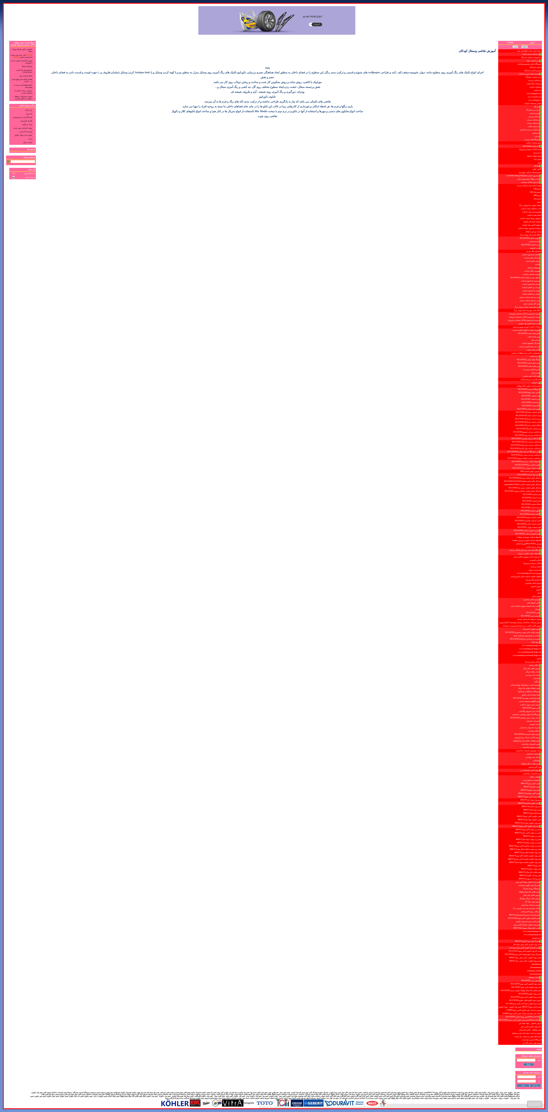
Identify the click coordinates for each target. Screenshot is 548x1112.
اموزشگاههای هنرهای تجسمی (529, 701)
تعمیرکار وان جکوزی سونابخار (529, 885)
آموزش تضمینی (534, 241)
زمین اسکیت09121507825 (532, 494)
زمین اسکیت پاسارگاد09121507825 (528, 429)
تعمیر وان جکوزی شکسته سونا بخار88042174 (525, 862)
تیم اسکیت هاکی (534, 126)
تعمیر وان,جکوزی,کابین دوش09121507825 (526, 987)
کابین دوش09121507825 (531, 708)
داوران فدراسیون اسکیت (531, 291)
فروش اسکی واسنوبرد (533, 583)
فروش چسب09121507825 (530, 616)
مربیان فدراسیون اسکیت (531, 284)
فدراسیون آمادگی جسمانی (530, 182)
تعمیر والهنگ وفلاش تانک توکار (529, 688)
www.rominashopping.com (532, 931)
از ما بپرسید (537, 153)
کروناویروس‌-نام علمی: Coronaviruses (24, 71)
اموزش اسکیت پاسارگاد (532, 71)
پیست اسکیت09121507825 (531, 498)
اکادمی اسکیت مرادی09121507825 (529, 517)
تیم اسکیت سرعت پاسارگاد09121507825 (526, 442)
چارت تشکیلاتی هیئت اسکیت (531, 209)
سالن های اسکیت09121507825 (529, 333)
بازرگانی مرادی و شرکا (533, 662)
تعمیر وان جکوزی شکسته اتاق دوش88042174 (525, 856)
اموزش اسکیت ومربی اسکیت (529, 74)
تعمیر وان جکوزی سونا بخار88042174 (528, 823)
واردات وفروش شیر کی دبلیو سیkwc (526, 908)
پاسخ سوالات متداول (534, 156)
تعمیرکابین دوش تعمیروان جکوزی (528, 921)
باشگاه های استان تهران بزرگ (530, 235)
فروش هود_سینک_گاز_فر (532, 1043)
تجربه (30, 139)
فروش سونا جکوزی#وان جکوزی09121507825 (525, 1000)
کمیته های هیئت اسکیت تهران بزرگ (527, 307)
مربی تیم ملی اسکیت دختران (529, 297)
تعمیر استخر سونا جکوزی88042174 (527, 941)
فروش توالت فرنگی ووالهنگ (529, 898)
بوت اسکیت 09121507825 (531, 396)
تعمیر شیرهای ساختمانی (531, 747)
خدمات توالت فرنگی (532, 672)
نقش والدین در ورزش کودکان (530, 379)
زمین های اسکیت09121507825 (529, 366)
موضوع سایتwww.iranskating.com (529, 573)
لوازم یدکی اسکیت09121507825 (528, 409)
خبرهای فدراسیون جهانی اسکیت (529, 228)
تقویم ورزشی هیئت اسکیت (531, 212)
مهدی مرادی (535, 373)
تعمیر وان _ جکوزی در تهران (507, 1098)
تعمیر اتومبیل (536, 938)
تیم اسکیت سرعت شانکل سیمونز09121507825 (524, 458)
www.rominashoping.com (532, 935)
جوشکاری (536, 760)
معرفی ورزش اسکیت (533, 547)
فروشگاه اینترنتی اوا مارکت (531, 1040)
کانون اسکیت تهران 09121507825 (529, 527)
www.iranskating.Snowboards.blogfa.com (527, 655)
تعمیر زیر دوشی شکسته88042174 (529, 843)
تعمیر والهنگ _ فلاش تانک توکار (530, 1030)
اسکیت (537, 264)
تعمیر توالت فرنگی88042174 (531, 869)
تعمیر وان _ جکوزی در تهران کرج (486, 1098)
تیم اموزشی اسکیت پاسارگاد (531, 57)
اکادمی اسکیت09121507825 (530, 514)
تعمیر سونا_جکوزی (53, 1096)
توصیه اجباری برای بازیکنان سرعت (529, 186)
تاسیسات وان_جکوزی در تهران (529, 554)
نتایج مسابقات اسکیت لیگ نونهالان (529, 386)
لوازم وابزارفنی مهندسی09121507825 (526, 698)
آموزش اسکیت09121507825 (530, 238)
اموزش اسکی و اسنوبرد (531, 599)
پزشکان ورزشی (534, 117)
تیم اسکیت (537, 90)
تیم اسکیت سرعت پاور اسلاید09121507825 (526, 445)
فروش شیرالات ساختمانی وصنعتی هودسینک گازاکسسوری (520, 622)
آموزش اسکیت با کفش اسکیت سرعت (526, 330)
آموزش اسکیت (534, 113)
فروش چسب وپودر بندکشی (530, 705)
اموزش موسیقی (534, 977)
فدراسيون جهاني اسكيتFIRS (530, 471)
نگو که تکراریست (26, 121)
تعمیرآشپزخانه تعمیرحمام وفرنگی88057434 (524, 915)
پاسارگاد (537, 107)
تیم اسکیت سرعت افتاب (531, 54)
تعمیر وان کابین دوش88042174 (529, 797)
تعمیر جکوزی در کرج (100, 1096)
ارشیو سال (537, 199)
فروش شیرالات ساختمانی (530, 905)
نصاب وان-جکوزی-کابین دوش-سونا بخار (527, 944)
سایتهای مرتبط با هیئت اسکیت (530, 218)
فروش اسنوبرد (536, 586)
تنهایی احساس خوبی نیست (22, 128)
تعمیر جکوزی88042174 (532, 787)
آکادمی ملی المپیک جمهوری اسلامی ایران (525, 606)
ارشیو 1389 (537, 189)
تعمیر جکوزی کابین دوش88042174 (529, 816)
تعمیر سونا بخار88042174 (532, 810)
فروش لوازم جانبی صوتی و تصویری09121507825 (522, 632)
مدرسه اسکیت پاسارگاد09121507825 (528, 419)
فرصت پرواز (27, 142)
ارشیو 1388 (537, 195)
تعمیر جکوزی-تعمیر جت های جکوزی (80, 1096)
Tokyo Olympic (27, 66)
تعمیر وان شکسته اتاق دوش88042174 (527, 852)
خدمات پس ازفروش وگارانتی (529, 711)
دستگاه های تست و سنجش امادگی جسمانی (524, 550)
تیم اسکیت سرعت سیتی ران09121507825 (526, 455)
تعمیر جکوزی (64, 1096)
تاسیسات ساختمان (533, 721)
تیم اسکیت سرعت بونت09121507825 (528, 435)
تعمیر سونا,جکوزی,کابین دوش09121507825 (526, 984)
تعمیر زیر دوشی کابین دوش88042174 (528, 833)
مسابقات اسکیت (535, 87)
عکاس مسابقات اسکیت (532, 103)
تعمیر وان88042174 (534, 866)
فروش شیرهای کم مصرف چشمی (529, 619)
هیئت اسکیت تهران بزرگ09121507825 (526, 468)
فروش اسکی (536, 596)
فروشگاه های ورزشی (532, 140)
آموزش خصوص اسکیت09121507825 (527, 531)
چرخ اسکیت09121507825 (531, 402)
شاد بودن (29, 114)
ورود (539, 163)
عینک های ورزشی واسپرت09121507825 (525, 439)
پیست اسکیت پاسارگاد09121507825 (528, 416)
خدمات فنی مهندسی (532, 675)
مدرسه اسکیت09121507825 (531, 508)
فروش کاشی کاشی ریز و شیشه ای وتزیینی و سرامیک (522, 626)
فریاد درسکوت (27, 124)
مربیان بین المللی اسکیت (531, 287)
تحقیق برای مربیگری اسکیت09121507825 (525, 278)
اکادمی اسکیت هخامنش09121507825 (528, 521)
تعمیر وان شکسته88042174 (531, 806)
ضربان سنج (536, 340)
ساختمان (536, 678)
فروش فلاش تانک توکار (531, 668)
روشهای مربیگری (533, 268)
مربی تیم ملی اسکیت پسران (530, 301)
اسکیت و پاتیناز (535, 567)
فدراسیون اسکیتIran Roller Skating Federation (523, 176)
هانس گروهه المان (533, 603)
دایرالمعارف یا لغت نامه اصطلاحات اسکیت (526, 353)
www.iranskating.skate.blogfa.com (529, 652)
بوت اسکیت (535, 383)
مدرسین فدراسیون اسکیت (530, 281)
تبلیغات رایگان (535, 777)
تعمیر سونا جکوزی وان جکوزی (529, 324)
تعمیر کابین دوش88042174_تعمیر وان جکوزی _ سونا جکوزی (520, 1007)
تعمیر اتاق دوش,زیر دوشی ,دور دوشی (527, 1036)
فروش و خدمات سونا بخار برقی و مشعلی (526, 1033)
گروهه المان (535, 642)
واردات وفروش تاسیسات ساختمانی (528, 751)
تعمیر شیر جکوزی (40, 1096)
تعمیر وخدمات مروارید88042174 (530, 879)
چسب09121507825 (533, 613)
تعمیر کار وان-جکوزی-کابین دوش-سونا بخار (524, 948)
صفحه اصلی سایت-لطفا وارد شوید (529, 51)
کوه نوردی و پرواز (535, 570)
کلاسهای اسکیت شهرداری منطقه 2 (528, 537)
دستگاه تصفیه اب (534, 731)
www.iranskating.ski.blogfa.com (530, 649)
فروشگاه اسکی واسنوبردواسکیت (529, 64)
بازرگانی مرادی (534, 665)
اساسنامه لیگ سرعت (533, 251)
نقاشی (539, 659)
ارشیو (539, 202)
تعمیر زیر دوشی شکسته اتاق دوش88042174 (525, 849)
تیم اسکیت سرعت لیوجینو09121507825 (527, 432)
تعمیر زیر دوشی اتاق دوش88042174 (528, 829)
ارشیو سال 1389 (535, 192)
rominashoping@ (535, 974)
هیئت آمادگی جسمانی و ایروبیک (530, 149)
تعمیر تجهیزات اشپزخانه (531, 629)
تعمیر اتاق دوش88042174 (532, 813)
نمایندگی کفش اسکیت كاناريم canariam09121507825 (522, 485)
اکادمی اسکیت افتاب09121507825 (529, 524)
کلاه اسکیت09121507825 (531, 406)
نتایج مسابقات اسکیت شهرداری (530, 172)
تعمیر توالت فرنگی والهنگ (530, 764)
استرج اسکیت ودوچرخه (531, 370)
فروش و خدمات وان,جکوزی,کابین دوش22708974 (523, 1010)
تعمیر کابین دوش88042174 (530, 783)
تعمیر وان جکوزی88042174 (530, 790)
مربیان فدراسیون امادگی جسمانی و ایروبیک (524, 317)
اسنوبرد (538, 590)
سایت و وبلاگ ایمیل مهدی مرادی (528, 179)
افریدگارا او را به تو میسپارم (22, 117)
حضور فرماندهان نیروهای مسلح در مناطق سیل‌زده (23, 97)
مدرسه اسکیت (534, 356)
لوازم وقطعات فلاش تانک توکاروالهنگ (526, 741)
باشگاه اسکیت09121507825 (531, 504)
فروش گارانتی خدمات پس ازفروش (527, 737)
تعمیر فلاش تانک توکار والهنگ (529, 892)
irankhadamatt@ (535, 967)
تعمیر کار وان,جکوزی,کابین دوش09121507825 (525, 951)
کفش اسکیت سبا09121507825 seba (527, 465)
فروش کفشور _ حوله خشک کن (530, 1023)
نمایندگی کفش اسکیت (532, 258)
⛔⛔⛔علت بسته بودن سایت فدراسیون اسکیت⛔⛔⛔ (21, 56)
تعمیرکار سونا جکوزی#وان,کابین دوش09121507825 (523, 954)
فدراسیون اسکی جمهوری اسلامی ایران (527, 557)
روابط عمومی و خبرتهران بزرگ (530, 205)
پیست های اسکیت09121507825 (528, 363)
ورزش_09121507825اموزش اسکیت (528, 544)
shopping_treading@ (534, 971)
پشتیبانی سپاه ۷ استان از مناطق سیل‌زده (23, 92)
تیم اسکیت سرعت (534, 80)
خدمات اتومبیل (535, 724)
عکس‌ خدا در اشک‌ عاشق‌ (23, 135)
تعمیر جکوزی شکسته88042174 (529, 803)
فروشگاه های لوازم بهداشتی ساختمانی (526, 714)
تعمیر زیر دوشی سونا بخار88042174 (528, 839)
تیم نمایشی (536, 133)
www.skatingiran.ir (534, 100)
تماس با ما (537, 159)
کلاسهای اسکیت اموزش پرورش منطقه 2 (526, 540)
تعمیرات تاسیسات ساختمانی (529, 728)
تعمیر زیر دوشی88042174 (532, 836)
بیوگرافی (536, 166)
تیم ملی (537, 136)
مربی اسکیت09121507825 (530, 245)
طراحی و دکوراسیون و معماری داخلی (526, 636)
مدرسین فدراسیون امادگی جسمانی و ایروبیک (524, 320)
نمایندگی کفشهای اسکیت (531, 343)
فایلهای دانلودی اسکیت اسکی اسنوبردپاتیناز (526, 576)
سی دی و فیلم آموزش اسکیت (529, 347)
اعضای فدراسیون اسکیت (531, 255)
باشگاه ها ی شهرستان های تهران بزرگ (527, 310)
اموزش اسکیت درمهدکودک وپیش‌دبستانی (525, 685)
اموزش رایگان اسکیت (532, 271)
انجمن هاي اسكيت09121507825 (528, 475)
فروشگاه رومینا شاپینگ (531, 889)
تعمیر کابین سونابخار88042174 (529, 793)
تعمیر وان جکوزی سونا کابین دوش (528, 882)
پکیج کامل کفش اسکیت (531, 376)
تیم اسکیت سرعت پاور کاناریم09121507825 (525, 448)
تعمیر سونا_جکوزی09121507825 (529, 994)
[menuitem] (520, 51)
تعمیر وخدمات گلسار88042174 (530, 875)
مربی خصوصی (535, 248)
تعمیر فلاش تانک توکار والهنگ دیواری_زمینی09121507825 (521, 990)
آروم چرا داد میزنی (25, 132)
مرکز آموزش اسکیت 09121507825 (527, 534)
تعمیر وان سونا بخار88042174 (530, 800)
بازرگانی (537, 682)
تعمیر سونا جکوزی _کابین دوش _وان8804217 (525, 958)
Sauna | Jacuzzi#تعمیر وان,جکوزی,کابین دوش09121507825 (519, 1020)
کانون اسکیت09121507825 (530, 511)
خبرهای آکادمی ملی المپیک (531, 225)
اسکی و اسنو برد (535, 560)
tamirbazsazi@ (536, 964)
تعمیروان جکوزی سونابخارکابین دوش (526, 925)
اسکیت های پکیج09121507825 (529, 393)
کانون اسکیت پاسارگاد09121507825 (528, 412)
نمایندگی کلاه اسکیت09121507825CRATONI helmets (522, 481)
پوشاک (537, 609)
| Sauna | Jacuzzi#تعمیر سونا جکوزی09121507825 (523, 1017)
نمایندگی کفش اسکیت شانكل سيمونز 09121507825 (523, 491)
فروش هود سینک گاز (532, 902)
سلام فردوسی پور (26, 76)
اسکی (539, 593)
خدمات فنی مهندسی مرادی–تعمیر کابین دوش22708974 (521, 1013)
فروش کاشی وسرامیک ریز (530, 770)
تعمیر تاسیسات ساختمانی (530, 744)
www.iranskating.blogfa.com (531, 645)
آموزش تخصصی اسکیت (531, 274)
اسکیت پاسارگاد (535, 67)
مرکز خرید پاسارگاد (533, 110)
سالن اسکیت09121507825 (531, 501)
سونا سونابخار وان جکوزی (530, 695)
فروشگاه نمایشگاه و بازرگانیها (529, 691)
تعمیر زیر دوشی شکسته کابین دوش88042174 (525, 846)
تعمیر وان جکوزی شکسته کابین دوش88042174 (524, 859)
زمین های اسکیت (534, 337)
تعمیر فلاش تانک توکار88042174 (530, 872)
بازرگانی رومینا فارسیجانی (530, 912)
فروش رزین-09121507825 (530, 981)
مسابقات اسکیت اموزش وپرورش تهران (527, 327)
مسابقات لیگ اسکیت (533, 84)
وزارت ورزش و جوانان (533, 232)
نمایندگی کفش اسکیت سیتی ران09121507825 (524, 488)
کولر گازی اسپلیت (534, 767)
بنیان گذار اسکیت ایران (531, 304)
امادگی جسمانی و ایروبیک (532, 563)
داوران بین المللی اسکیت (531, 294)
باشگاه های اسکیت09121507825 (528, 360)
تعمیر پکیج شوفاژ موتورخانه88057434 (526, 928)
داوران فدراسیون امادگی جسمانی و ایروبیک (524, 314)
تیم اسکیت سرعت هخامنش (530, 130)
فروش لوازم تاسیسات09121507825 (527, 734)
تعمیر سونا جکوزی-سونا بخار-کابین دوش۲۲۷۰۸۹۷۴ (523, 1004)
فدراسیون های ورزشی (533, 580)
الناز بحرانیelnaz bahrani (531, 146)
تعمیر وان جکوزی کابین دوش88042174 (526, 826)
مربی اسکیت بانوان (533, 61)
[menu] (520, 547)
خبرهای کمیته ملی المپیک (532, 222)
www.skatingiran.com (533, 94)
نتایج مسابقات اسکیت (533, 143)
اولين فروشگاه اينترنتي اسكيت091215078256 (523, 452)
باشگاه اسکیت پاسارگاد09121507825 (528, 425)
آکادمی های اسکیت (533, 350)
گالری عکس (536, 169)
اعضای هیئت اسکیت (534, 215)
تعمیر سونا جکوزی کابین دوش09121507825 (526, 997)
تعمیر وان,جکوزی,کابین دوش (531, 1027)
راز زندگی (28, 110)
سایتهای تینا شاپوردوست (531, 780)
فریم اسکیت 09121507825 (530, 399)
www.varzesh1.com (534, 97)
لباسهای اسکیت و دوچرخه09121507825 (526, 462)
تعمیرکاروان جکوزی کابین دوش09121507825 (524, 918)
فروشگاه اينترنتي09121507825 (529, 389)
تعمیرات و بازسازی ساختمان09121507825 (525, 639)
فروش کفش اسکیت (532, 261)
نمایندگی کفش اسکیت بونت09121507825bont (525, 478)
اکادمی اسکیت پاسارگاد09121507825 (528, 422)
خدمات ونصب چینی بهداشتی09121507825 (525, 718)
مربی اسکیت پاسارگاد (533, 77)
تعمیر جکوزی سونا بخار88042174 (529, 820)
